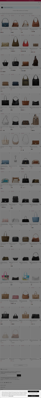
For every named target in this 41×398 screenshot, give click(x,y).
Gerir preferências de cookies (33, 393)
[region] (20, 394)
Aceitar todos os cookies (33, 391)
